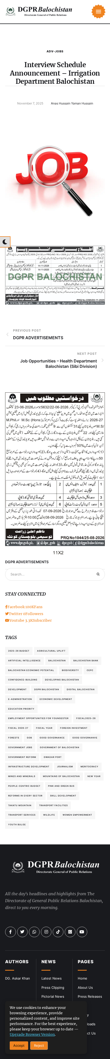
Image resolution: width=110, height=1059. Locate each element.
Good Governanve (84, 737)
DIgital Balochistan (81, 689)
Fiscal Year (44, 728)
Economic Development (56, 699)
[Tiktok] (58, 932)
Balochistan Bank (85, 660)
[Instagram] (46, 932)
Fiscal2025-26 (86, 718)
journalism (65, 766)
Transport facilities (53, 805)
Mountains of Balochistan (61, 776)
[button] (98, 11)
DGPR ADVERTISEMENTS (27, 562)
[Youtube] (82, 932)
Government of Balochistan (59, 747)
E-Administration (20, 699)
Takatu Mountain (19, 805)
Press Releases (90, 996)
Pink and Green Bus (61, 786)
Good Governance (52, 737)
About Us (85, 987)
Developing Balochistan (62, 679)
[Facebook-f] (10, 932)
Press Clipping (52, 987)
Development (17, 689)
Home (82, 978)
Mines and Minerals (21, 776)
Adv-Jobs (55, 51)
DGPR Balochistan (46, 689)
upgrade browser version (32, 1034)
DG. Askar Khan (17, 978)
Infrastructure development (28, 766)
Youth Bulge (17, 824)
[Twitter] (22, 932)
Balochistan (57, 660)
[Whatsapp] (34, 932)
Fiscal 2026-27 (18, 728)
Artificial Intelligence (24, 660)
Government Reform (22, 757)
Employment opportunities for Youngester (38, 718)
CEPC (90, 670)
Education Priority (21, 709)
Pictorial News (52, 996)
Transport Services (22, 815)
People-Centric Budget (24, 786)
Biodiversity (70, 670)
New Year (94, 776)
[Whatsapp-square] (70, 932)
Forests (13, 737)
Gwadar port (53, 757)
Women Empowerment (77, 815)
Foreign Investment (73, 728)
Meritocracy (89, 766)
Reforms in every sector (25, 795)
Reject (39, 1045)
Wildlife (49, 815)
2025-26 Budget (18, 651)
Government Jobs (20, 747)
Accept (19, 1045)
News (48, 961)
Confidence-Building (22, 679)
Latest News (51, 978)
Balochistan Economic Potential (31, 670)
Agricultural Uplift (51, 651)
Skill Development (63, 795)
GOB (29, 737)
